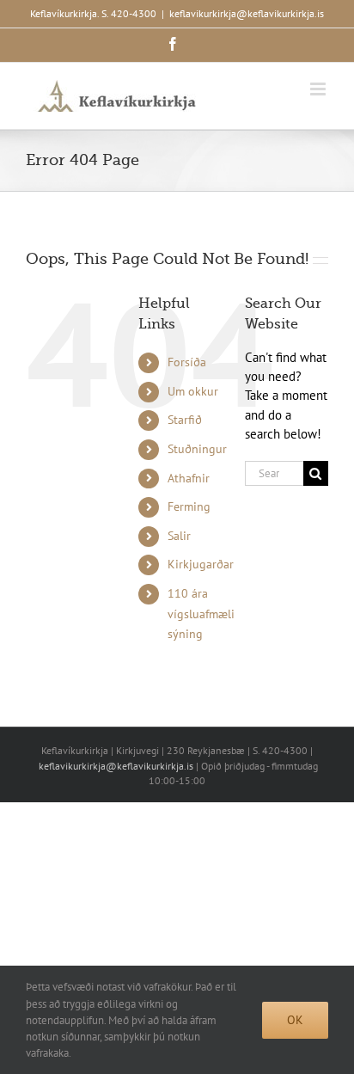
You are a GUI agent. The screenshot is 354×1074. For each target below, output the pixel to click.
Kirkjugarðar (201, 564)
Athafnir (189, 478)
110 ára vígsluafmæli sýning (201, 614)
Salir (179, 535)
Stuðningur (197, 449)
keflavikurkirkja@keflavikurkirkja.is (246, 13)
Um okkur (193, 391)
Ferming (189, 506)
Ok (295, 1020)
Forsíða (187, 362)
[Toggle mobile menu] (319, 89)
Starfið (185, 419)
